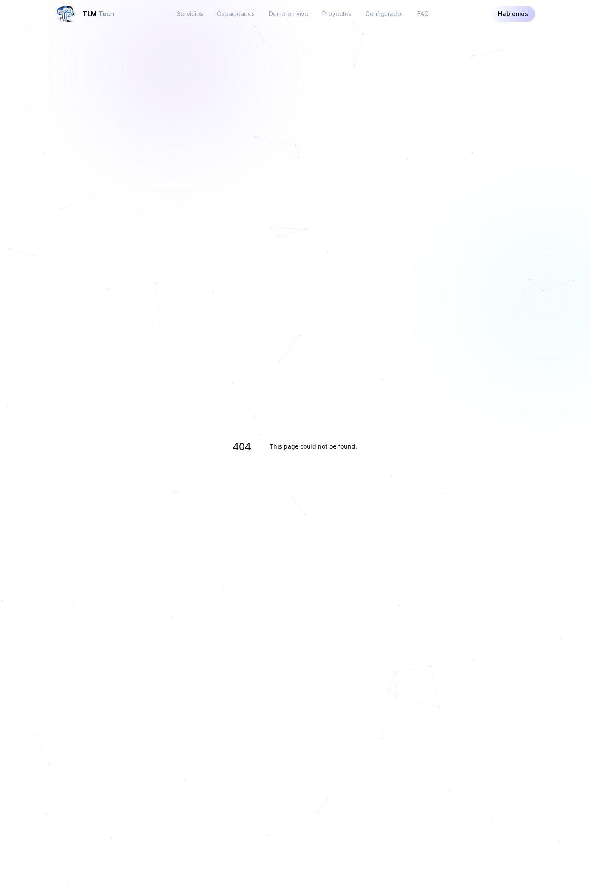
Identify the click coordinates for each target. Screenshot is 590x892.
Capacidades (236, 13)
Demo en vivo (288, 13)
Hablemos (513, 13)
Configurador (384, 13)
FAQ (423, 13)
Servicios (190, 13)
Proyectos (337, 13)
